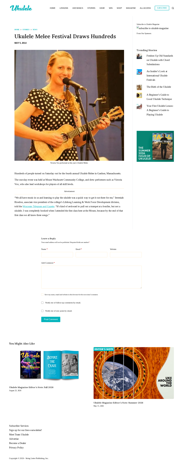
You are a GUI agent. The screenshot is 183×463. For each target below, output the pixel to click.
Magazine (131, 8)
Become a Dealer (17, 443)
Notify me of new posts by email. (58, 311)
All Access (145, 8)
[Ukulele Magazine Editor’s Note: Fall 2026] (49, 365)
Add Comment (48, 263)
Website (113, 249)
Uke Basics (77, 8)
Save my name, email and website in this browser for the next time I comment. (71, 295)
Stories (91, 8)
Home (52, 8)
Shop (119, 8)
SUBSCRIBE (162, 8)
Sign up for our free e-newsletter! (25, 430)
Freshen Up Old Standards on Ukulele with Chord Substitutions (160, 60)
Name (44, 249)
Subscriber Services (18, 425)
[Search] (173, 8)
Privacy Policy (16, 447)
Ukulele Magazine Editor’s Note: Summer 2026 (118, 402)
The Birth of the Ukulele (159, 86)
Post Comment (51, 319)
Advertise (14, 438)
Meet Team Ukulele (19, 434)
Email (79, 249)
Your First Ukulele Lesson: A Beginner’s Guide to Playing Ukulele (160, 110)
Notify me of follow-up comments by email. (63, 303)
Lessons (64, 8)
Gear (102, 8)
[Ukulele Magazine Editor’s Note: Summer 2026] (134, 373)
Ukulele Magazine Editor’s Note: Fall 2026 (31, 387)
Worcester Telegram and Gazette (38, 206)
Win (110, 8)
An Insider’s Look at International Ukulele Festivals (157, 75)
